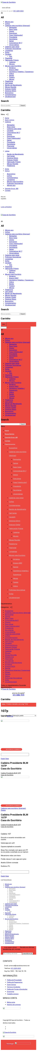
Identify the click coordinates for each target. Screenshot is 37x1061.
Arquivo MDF (13, 70)
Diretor (11, 31)
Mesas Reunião (10, 87)
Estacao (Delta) (10, 89)
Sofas (7, 52)
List (11, 716)
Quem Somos (11, 984)
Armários (12, 68)
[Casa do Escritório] (8, 2)
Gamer (11, 41)
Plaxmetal (8, 58)
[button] (4, 114)
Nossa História (9, 434)
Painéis (12, 77)
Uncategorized (10, 97)
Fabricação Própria (11, 60)
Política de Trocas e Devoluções (17, 989)
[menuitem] (7, 118)
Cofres (7, 24)
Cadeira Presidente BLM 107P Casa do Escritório (11, 774)
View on (4, 716)
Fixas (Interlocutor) (16, 35)
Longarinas (9, 51)
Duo (10, 56)
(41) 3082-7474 (18, 695)
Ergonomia (10, 991)
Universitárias (14, 45)
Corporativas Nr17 (15, 43)
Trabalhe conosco (12, 994)
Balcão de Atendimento (13, 85)
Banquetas (13, 27)
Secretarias (13, 39)
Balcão (11, 75)
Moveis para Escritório (13, 66)
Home (7, 430)
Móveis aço (9, 22)
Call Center (9, 83)
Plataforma (9, 81)
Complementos (10, 95)
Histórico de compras (14, 1004)
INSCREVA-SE (27, 953)
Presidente (13, 37)
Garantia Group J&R (11, 437)
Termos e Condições (13, 987)
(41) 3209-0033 (18, 11)
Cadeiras (12, 62)
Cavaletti (8, 54)
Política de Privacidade (14, 980)
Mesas (11, 79)
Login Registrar (6, 207)
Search (23, 105)
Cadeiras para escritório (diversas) (17, 26)
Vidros (11, 74)
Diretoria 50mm (10, 91)
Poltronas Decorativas (13, 49)
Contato (7, 441)
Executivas (13, 33)
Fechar (4, 327)
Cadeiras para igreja (12, 47)
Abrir (3, 324)
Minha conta (11, 1002)
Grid (8, 716)
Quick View (5, 759)
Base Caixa (13, 29)
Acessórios (9, 93)
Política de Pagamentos (14, 982)
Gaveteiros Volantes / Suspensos (21, 72)
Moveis (12, 64)
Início (3, 704)
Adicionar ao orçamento (13, 749)
